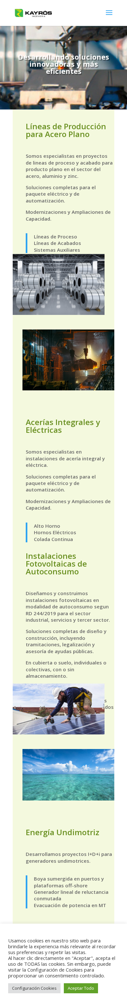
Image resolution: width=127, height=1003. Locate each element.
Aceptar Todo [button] (81, 988)
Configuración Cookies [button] (34, 988)
